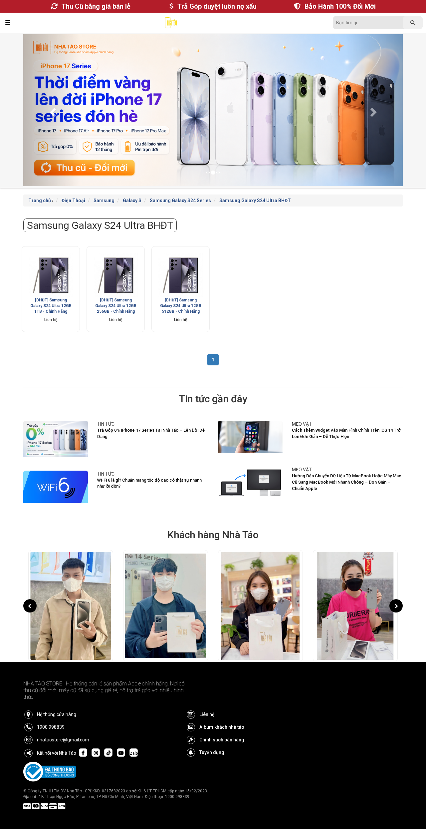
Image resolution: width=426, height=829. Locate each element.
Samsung (104, 200)
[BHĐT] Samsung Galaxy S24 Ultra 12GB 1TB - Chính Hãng (51, 306)
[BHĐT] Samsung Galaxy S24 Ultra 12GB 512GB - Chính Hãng (180, 306)
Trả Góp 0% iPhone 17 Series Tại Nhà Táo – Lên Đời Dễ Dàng (151, 433)
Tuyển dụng (211, 752)
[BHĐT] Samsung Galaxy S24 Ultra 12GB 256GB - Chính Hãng (115, 306)
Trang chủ (39, 200)
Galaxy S (132, 200)
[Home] (171, 24)
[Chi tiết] (51, 275)
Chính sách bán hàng (221, 739)
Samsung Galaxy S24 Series (180, 200)
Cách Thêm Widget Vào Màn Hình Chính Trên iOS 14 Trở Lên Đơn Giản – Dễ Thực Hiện (346, 433)
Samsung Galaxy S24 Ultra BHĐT (255, 200)
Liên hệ (207, 714)
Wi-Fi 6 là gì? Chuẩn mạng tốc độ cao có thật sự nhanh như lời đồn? (149, 483)
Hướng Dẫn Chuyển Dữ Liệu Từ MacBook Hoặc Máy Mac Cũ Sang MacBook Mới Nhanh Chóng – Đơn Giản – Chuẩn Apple (346, 482)
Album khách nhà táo (221, 727)
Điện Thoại (73, 200)
